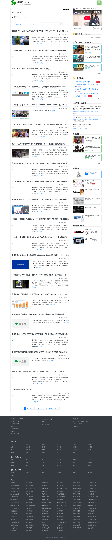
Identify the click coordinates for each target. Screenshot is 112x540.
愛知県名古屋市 (77, 514)
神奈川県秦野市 (46, 505)
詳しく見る (97, 28)
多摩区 (74, 472)
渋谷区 (59, 447)
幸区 (43, 472)
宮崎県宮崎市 (14, 530)
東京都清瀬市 (61, 482)
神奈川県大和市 (30, 508)
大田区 (74, 444)
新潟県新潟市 (14, 514)
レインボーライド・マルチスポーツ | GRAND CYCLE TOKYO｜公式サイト (39, 105)
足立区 (12, 444)
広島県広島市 (14, 525)
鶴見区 (90, 462)
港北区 (28, 462)
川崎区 (28, 472)
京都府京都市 (61, 519)
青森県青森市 (14, 511)
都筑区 (74, 462)
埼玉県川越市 (61, 497)
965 (55, 408)
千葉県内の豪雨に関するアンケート (87, 82)
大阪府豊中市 (45, 522)
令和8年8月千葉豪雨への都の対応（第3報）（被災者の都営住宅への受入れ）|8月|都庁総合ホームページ (50, 314)
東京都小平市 (29, 485)
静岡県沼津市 (76, 516)
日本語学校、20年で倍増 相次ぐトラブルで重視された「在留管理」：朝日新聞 (41, 275)
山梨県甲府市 (14, 519)
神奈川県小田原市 (46, 502)
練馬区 (28, 452)
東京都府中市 (29, 491)
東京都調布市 (92, 485)
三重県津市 (13, 516)
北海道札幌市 (61, 508)
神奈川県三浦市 (92, 505)
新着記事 (12, 426)
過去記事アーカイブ (16, 433)
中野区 (12, 452)
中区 (27, 465)
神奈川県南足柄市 (15, 508)
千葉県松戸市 (29, 497)
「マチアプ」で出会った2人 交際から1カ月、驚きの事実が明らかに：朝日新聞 (41, 124)
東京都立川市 (61, 485)
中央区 (59, 450)
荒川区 (28, 444)
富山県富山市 (29, 514)
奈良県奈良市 (76, 519)
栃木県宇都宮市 (30, 499)
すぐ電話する (77, 28)
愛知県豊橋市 (61, 514)
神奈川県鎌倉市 (61, 502)
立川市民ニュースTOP (16, 419)
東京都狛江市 (45, 485)
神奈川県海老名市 (31, 502)
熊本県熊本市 (92, 528)
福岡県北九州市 (46, 528)
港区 (58, 452)
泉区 (43, 460)
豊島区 (90, 450)
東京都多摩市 (76, 485)
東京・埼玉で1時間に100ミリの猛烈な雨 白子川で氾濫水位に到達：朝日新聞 (41, 144)
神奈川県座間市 (92, 502)
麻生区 (12, 472)
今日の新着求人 (14, 424)
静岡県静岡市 (61, 516)
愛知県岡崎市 (45, 514)
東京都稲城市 (29, 482)
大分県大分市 (45, 530)
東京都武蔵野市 (92, 491)
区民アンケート (14, 431)
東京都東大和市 (92, 488)
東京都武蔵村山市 (15, 494)
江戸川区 (59, 444)
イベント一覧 (98, 73)
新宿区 (74, 447)
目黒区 (74, 452)
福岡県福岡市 (61, 528)
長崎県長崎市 (29, 530)
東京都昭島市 (14, 482)
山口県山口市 (76, 525)
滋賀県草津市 (76, 522)
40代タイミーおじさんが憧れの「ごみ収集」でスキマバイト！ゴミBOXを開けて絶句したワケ (46, 31)
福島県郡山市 (29, 511)
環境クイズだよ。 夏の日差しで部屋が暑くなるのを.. (86, 119)
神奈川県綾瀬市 (92, 499)
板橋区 (43, 444)
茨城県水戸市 (61, 499)
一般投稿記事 (14, 428)
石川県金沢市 (92, 511)
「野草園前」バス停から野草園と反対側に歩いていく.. (87, 111)
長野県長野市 (45, 516)
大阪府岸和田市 (14, 522)
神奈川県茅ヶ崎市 (31, 505)
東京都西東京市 (14, 488)
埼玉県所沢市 (14, 499)
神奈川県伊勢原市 (15, 502)
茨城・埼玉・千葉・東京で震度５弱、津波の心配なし (31, 69)
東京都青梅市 (45, 482)
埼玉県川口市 (45, 497)
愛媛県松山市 (92, 525)
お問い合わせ (76, 426)
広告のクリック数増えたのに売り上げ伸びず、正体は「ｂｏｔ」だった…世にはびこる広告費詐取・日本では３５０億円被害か (58, 371)
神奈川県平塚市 (61, 505)
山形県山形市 (61, 511)
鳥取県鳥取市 (61, 525)
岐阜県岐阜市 (92, 514)
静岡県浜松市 (92, 516)
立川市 (13, 12)
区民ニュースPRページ (79, 424)
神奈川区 (75, 460)
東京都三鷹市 (76, 491)
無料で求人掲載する (96, 37)
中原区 (90, 472)
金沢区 (90, 460)
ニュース (19, 12)
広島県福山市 (29, 525)
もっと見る (99, 163)
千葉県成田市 (92, 494)
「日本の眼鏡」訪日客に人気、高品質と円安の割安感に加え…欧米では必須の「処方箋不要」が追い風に (50, 181)
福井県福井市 (76, 511)
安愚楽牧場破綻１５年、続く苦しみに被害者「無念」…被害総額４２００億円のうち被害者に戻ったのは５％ (52, 163)
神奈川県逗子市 (14, 505)
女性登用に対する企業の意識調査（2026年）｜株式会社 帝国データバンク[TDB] (42, 255)
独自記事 (18, 24)
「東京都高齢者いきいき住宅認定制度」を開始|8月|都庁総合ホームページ (39, 87)
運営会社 (44, 422)
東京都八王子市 (30, 488)
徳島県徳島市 (29, 528)
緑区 (74, 465)
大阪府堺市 (29, 522)
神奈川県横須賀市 (46, 508)
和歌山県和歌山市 (93, 522)
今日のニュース (14, 421)
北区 (11, 447)
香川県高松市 (14, 528)
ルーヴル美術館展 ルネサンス (23, 390)
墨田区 (12, 450)
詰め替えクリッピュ (78, 128)
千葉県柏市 (45, 494)
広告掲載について (78, 419)
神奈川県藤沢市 (77, 505)
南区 (89, 465)
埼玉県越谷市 (76, 497)
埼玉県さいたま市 (93, 497)
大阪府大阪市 (92, 519)
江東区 (28, 447)
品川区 (43, 447)
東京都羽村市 (45, 488)
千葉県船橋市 (14, 497)
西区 (43, 465)
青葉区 (12, 460)
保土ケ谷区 (60, 465)
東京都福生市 (45, 491)
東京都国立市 (76, 482)
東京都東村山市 (77, 488)
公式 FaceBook (46, 419)
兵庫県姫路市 (45, 519)
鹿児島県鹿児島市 (78, 528)
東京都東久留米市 (62, 488)
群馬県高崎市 (45, 499)
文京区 (43, 452)
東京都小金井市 (92, 482)
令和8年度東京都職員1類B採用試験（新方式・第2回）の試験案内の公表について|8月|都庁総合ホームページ (52, 352)
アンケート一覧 (97, 98)
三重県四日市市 (30, 516)
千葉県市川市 (29, 494)
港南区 (12, 462)
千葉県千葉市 (76, 494)
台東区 (43, 450)
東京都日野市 (14, 491)
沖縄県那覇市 (61, 530)
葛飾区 (90, 444)
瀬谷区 (59, 462)
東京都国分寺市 (14, 485)
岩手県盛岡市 (76, 508)
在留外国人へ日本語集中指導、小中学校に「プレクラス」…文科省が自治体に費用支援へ (44, 334)
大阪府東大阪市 (61, 522)
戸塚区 (12, 465)
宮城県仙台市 (45, 511)
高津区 (59, 472)
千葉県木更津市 (61, 494)
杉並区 (90, 447)
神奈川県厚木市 (77, 499)
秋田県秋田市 (92, 508)
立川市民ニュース (23, 2)
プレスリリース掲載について (81, 421)
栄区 (43, 462)
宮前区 (12, 475)
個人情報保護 (45, 424)
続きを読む (40, 43)
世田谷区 (28, 450)
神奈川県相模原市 (78, 502)
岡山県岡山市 (45, 525)
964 (50, 408)
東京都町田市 (61, 491)
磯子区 (59, 460)
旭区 (27, 460)
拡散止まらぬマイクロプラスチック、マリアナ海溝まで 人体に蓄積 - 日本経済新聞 (43, 199)
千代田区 (75, 450)
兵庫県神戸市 (29, 519)
